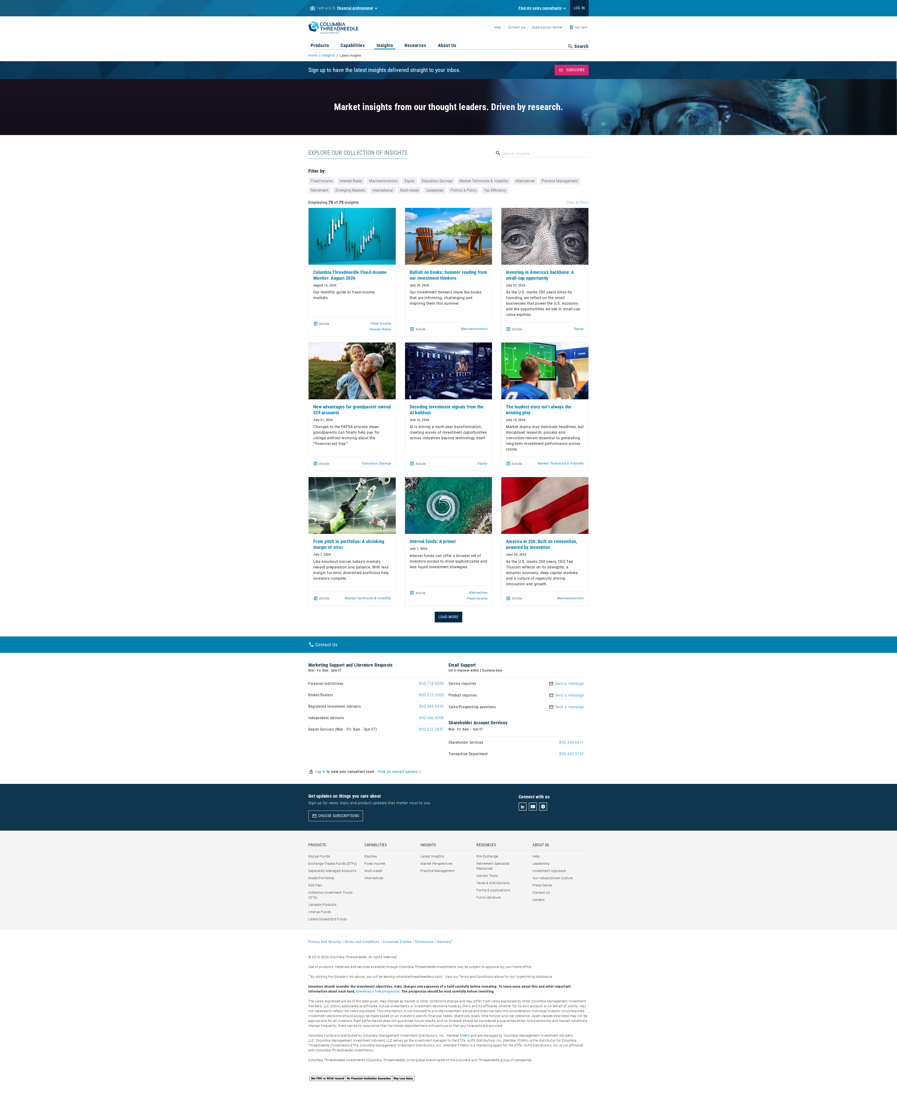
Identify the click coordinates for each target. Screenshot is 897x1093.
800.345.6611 (571, 742)
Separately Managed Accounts (332, 871)
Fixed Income (322, 181)
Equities (370, 856)
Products (320, 45)
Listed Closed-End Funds (327, 919)
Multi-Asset (409, 190)
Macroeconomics (383, 181)
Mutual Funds (319, 856)
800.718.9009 (431, 683)
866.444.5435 (431, 706)
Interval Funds (319, 912)
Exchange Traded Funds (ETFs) (332, 863)
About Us (447, 45)
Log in (320, 771)
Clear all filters (577, 202)
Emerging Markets (350, 190)
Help (497, 27)
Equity (410, 181)
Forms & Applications (493, 890)
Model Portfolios (321, 878)
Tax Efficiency (495, 190)
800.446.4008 (431, 718)
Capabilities (353, 45)
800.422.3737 (571, 754)
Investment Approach (549, 871)
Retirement (319, 190)
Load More (448, 617)
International (382, 190)
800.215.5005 (431, 695)
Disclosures (424, 941)
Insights (385, 45)
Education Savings (437, 181)
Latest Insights (432, 856)
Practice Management (560, 181)
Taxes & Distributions (493, 883)
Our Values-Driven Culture (553, 878)
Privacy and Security (324, 941)
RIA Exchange (487, 856)
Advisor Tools (487, 876)
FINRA (465, 1035)
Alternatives (525, 181)
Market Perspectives (436, 863)
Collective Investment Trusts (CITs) (330, 895)
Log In (579, 8)
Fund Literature (489, 897)
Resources (415, 45)
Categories (434, 190)
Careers (539, 900)
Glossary (445, 941)
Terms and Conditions (362, 941)
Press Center (543, 885)
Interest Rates (351, 181)
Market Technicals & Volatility (483, 181)
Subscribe (572, 70)
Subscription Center (547, 27)
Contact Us (516, 27)
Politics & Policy (463, 190)
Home (312, 55)
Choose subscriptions (335, 816)
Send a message (569, 683)
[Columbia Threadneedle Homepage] (333, 30)
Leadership (541, 863)
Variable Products (322, 905)
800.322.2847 (431, 729)
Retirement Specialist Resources (493, 866)
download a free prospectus (378, 991)
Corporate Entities (397, 941)
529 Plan (315, 885)
